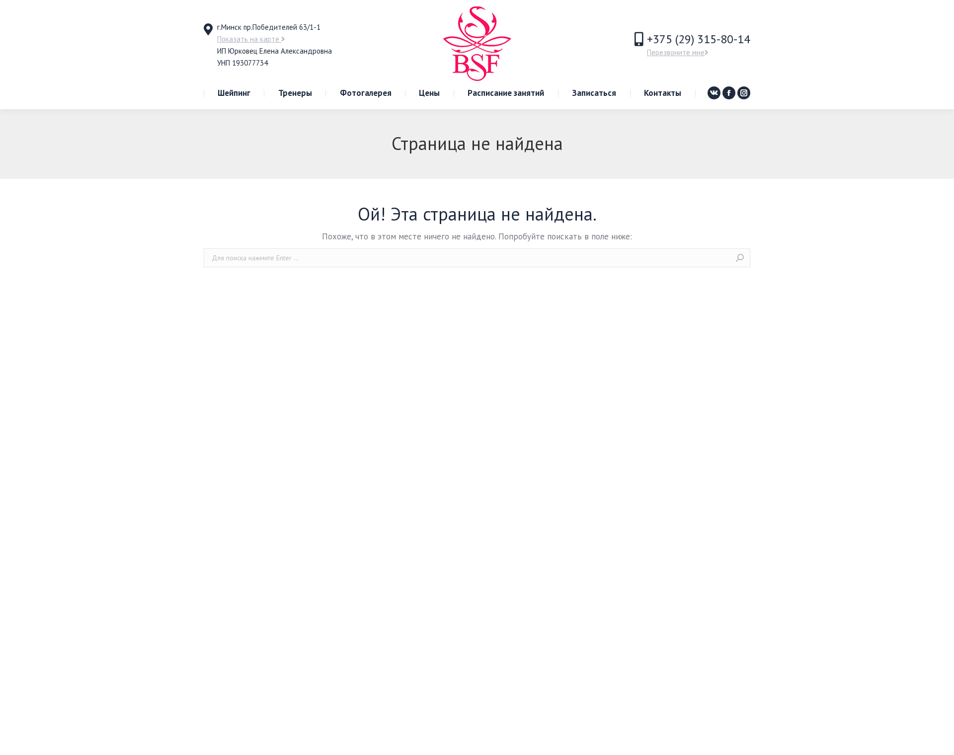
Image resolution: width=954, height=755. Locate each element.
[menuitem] (234, 93)
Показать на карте (249, 39)
